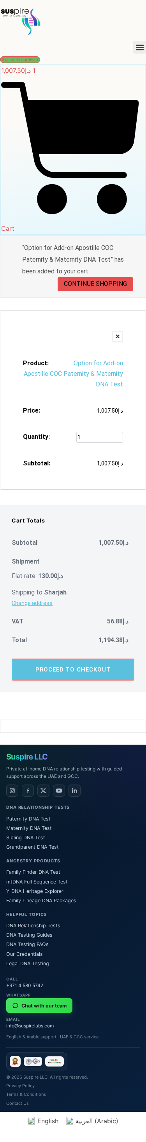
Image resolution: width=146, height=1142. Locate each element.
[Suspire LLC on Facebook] (28, 791)
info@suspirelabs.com (30, 1026)
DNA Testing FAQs (27, 944)
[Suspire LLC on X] (43, 791)
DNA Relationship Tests (33, 925)
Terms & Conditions (26, 1094)
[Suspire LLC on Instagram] (12, 791)
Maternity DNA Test (29, 828)
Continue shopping (95, 283)
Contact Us (17, 1103)
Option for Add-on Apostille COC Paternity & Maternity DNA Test (73, 373)
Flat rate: (37, 576)
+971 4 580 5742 (24, 985)
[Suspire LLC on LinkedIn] (75, 791)
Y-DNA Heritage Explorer (34, 891)
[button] (139, 47)
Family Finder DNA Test (33, 872)
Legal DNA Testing (27, 963)
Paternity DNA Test (28, 819)
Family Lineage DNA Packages (41, 900)
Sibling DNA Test (25, 837)
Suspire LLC (26, 756)
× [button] (118, 336)
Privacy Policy (20, 1085)
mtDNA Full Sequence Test (37, 882)
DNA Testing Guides (29, 935)
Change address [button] (32, 603)
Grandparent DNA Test (32, 847)
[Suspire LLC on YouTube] (59, 791)
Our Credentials (24, 954)
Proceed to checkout (73, 669)
